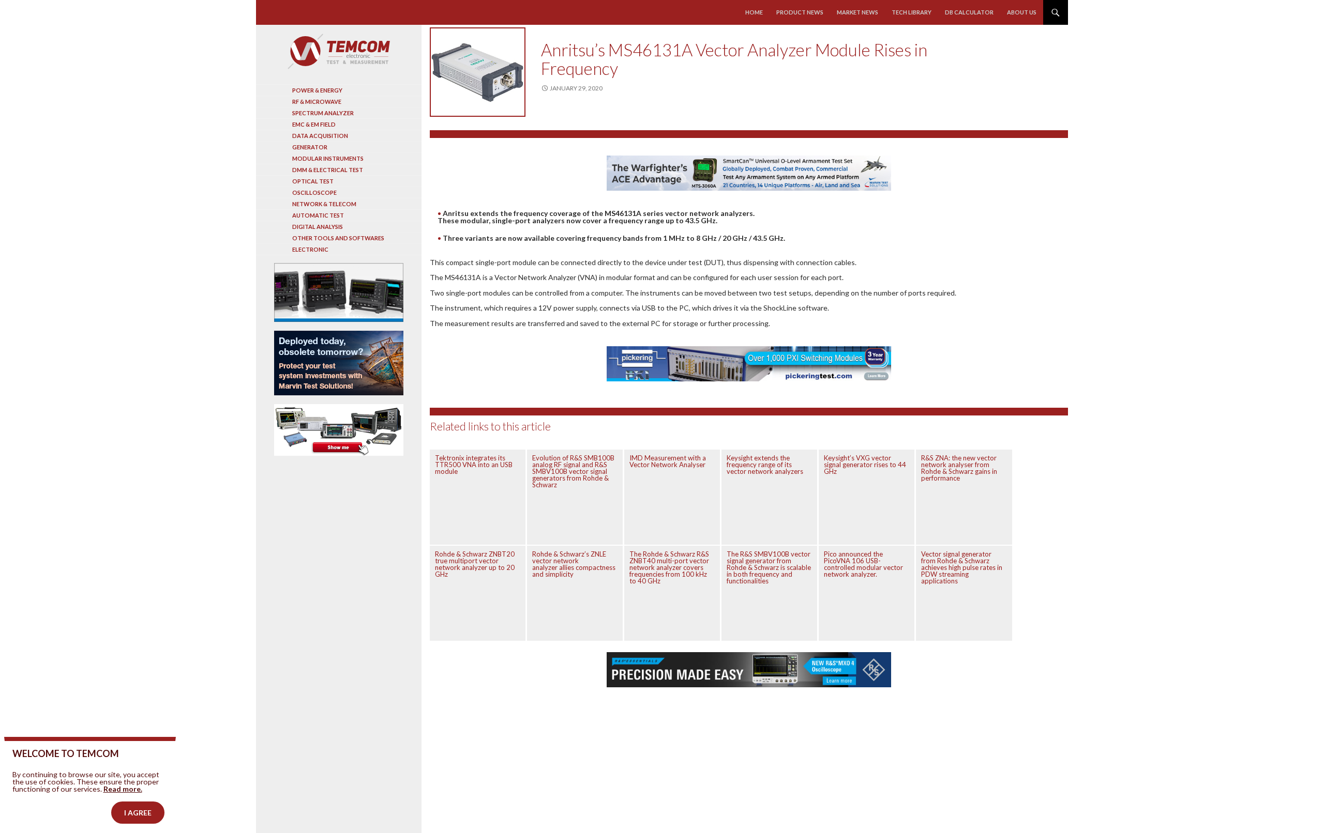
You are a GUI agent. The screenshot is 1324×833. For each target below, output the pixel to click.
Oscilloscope (314, 192)
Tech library (911, 12)
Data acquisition (320, 135)
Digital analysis (317, 226)
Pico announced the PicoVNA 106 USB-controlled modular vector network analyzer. (863, 564)
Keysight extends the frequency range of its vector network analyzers (765, 464)
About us (1021, 12)
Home (754, 12)
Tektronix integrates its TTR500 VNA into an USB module (474, 464)
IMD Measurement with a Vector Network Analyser (667, 461)
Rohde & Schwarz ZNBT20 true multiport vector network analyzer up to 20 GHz (475, 564)
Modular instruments (328, 158)
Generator (309, 147)
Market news (857, 12)
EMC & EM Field (314, 124)
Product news (799, 12)
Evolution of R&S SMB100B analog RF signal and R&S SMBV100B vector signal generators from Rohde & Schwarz (573, 471)
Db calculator (969, 12)
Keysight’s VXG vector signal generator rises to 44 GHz (865, 464)
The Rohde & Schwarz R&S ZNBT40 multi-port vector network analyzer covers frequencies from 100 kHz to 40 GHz (669, 567)
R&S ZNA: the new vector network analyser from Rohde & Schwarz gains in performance (959, 468)
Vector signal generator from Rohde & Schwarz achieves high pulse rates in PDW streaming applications (961, 567)
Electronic (310, 249)
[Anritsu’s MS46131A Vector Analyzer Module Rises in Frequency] (477, 72)
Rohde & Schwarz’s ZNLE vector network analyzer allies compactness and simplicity (573, 564)
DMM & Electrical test (327, 169)
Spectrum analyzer (323, 113)
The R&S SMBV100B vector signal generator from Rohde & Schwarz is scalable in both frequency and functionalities (769, 567)
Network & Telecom (324, 203)
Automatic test (318, 215)
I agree (138, 812)
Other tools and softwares (338, 238)
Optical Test (313, 181)
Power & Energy (317, 90)
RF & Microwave (316, 101)
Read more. (122, 788)
